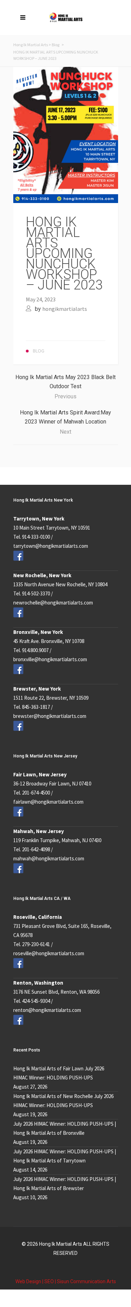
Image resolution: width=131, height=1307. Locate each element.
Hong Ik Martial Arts (30, 44)
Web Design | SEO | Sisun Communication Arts (65, 1281)
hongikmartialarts (64, 308)
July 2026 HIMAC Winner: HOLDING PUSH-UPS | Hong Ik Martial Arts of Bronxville (64, 1128)
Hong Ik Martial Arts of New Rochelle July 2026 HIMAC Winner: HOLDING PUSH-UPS (63, 1101)
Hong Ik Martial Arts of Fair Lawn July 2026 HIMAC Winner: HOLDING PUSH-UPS (58, 1073)
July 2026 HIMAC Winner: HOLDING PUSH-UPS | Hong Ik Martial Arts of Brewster (64, 1183)
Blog (55, 44)
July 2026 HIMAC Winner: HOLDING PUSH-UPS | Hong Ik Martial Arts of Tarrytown (64, 1156)
